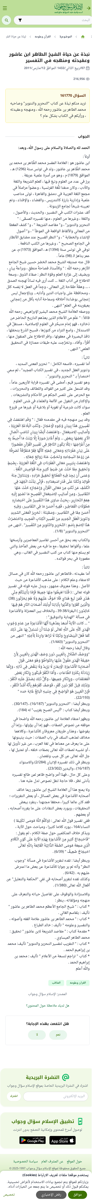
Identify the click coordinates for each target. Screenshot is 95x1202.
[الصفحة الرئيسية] (82, 37)
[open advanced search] (20, 20)
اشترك (14, 1096)
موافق (77, 1195)
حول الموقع (74, 1161)
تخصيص (9, 1194)
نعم (58, 1035)
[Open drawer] (5, 8)
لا (37, 1035)
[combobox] (56, 20)
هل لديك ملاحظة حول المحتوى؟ (47, 1006)
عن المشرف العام (52, 1161)
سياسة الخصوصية (25, 1161)
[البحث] (6, 20)
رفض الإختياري (51, 1195)
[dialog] (46, 1186)
